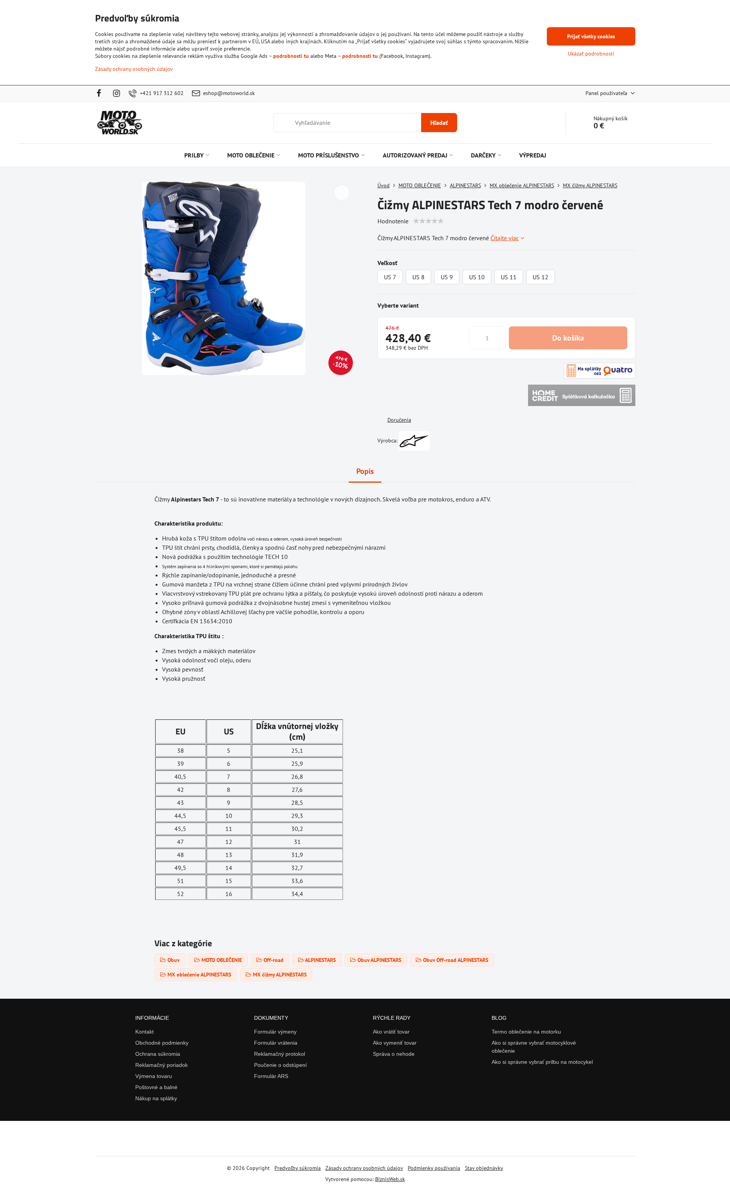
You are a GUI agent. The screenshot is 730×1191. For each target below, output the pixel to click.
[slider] (428, 221)
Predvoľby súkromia (297, 1168)
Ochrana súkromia (157, 1054)
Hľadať (439, 122)
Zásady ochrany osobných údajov (364, 1168)
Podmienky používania (434, 1168)
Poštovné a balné (156, 1087)
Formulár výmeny (275, 1032)
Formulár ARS (271, 1076)
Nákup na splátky (156, 1098)
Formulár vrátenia (275, 1043)
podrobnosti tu (291, 55)
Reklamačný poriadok (161, 1065)
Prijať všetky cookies (591, 36)
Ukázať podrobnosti (591, 53)
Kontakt (144, 1032)
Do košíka (568, 338)
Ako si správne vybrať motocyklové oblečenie (534, 1047)
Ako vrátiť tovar (391, 1032)
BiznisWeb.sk (390, 1179)
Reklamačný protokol (279, 1054)
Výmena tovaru (153, 1076)
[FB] (101, 93)
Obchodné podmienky (162, 1043)
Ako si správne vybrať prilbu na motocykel (542, 1062)
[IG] (116, 93)
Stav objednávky (484, 1168)
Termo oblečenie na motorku (526, 1032)
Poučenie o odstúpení (280, 1065)
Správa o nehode (394, 1054)
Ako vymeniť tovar (395, 1043)
